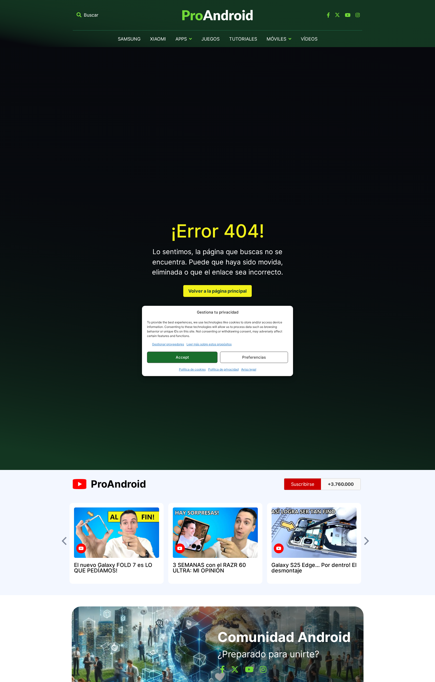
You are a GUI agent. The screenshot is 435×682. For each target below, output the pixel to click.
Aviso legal (248, 369)
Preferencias (254, 357)
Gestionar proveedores (168, 344)
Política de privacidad (223, 369)
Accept (182, 357)
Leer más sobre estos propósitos (209, 344)
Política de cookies (192, 369)
